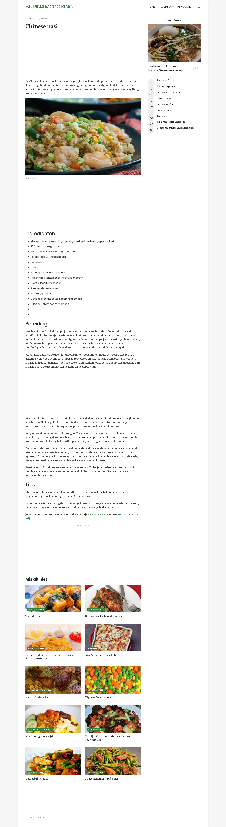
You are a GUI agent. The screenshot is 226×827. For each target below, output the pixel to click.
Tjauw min (162, 116)
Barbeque (92, 648)
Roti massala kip (165, 80)
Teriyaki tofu (33, 616)
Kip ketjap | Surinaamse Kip (171, 122)
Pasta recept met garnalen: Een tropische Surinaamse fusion (49, 657)
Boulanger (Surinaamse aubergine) (175, 128)
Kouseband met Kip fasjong (101, 779)
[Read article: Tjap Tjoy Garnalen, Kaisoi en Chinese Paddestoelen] (113, 719)
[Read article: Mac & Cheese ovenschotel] (113, 637)
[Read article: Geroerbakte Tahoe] (53, 761)
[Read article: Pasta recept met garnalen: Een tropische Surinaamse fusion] (53, 637)
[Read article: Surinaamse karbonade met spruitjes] (113, 598)
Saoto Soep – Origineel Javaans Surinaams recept (166, 68)
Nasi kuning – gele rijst (39, 736)
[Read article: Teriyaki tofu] (53, 598)
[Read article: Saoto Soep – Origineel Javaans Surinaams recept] (174, 43)
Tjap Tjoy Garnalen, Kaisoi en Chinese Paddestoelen (107, 738)
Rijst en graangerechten (40, 691)
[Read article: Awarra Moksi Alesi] (53, 680)
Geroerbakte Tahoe (36, 779)
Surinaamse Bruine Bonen (171, 92)
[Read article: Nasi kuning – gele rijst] (53, 719)
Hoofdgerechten (41, 18)
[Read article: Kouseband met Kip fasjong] (113, 761)
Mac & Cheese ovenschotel (101, 655)
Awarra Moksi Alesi (37, 698)
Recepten (165, 6)
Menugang (184, 6)
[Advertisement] (83, 56)
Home (151, 6)
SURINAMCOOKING (49, 7)
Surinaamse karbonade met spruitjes (107, 616)
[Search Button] (199, 7)
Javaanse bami (164, 110)
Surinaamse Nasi (166, 104)
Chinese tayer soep (167, 86)
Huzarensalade (165, 98)
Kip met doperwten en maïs (102, 698)
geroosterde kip (98, 514)
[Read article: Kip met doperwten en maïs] (113, 680)
